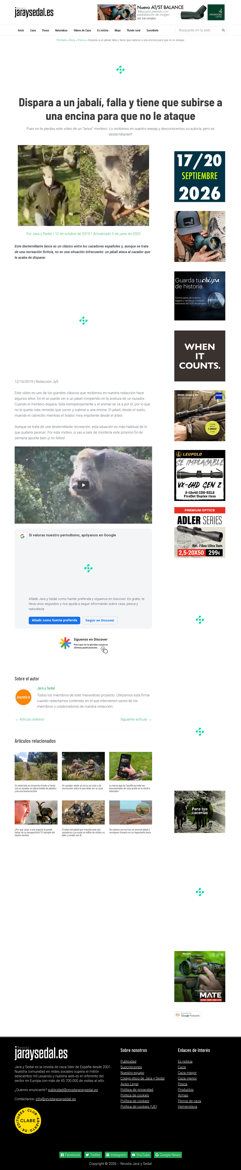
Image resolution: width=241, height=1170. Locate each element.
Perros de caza (189, 1101)
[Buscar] (223, 29)
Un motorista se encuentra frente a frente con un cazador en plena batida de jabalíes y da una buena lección (35, 787)
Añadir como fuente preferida (54, 620)
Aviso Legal (129, 1084)
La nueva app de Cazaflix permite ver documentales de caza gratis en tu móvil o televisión (129, 787)
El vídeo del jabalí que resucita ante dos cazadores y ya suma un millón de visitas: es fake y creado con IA (83, 832)
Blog (72, 40)
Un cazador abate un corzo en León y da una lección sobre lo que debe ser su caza (82, 786)
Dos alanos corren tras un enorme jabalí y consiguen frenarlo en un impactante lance (130, 831)
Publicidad (128, 1061)
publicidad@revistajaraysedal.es (73, 1090)
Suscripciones (131, 1067)
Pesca (82, 40)
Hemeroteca (187, 1106)
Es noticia (185, 1061)
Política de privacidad (136, 1090)
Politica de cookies (134, 1095)
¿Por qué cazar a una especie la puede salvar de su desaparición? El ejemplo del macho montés (35, 832)
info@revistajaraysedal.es (56, 1099)
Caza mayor (187, 1073)
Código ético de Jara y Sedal (142, 1078)
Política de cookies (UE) (138, 1106)
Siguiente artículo (136, 719)
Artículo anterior (29, 719)
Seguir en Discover (99, 620)
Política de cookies (134, 1101)
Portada (62, 40)
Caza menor (187, 1078)
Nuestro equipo (132, 1073)
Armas (183, 1095)
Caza (182, 1067)
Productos (186, 1090)
